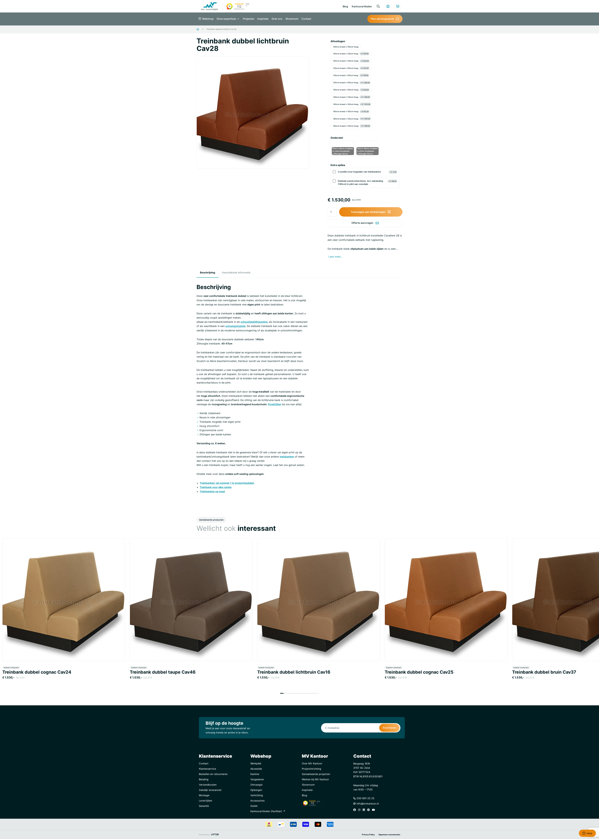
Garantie (204, 805)
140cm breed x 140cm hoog (351, 104)
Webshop (208, 18)
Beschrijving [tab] (207, 272)
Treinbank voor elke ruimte (215, 487)
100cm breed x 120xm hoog (350, 53)
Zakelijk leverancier (210, 790)
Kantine (254, 774)
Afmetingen (338, 41)
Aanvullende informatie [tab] (236, 272)
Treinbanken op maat (212, 491)
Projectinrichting (311, 768)
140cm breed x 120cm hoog (351, 97)
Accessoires (257, 800)
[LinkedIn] (364, 809)
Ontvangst (256, 784)
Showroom (291, 18)
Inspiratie (262, 18)
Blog (345, 6)
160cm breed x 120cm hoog (351, 119)
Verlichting (256, 795)
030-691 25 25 (365, 798)
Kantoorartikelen (362, 6)
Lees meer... (335, 256)
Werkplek (255, 763)
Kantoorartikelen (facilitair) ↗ (267, 811)
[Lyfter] (215, 834)
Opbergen (256, 790)
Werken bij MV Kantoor (315, 779)
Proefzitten (274, 404)
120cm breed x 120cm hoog (350, 75)
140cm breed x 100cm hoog (351, 90)
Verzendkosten (208, 784)
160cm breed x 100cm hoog (351, 111)
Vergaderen (257, 779)
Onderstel (337, 137)
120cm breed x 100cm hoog (351, 68)
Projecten (248, 18)
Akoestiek (256, 768)
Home (201, 29)
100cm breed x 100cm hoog (345, 47)
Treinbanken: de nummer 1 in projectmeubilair (227, 483)
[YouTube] (374, 809)
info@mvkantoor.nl (367, 803)
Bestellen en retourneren (213, 774)
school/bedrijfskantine (254, 321)
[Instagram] (360, 809)
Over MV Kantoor (312, 763)
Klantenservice (207, 768)
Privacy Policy (368, 834)
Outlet (254, 805)
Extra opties (338, 165)
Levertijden (205, 800)
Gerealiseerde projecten (316, 774)
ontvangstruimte (235, 326)
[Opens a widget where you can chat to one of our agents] (587, 833)
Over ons (277, 18)
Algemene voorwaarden (389, 834)
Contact (306, 18)
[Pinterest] (369, 809)
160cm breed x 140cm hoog (351, 126)
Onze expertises (227, 18)
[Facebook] (355, 809)
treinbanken (287, 456)
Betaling (203, 779)
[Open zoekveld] (378, 6)
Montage (204, 795)
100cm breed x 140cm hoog (351, 61)
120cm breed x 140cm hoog (351, 82)
